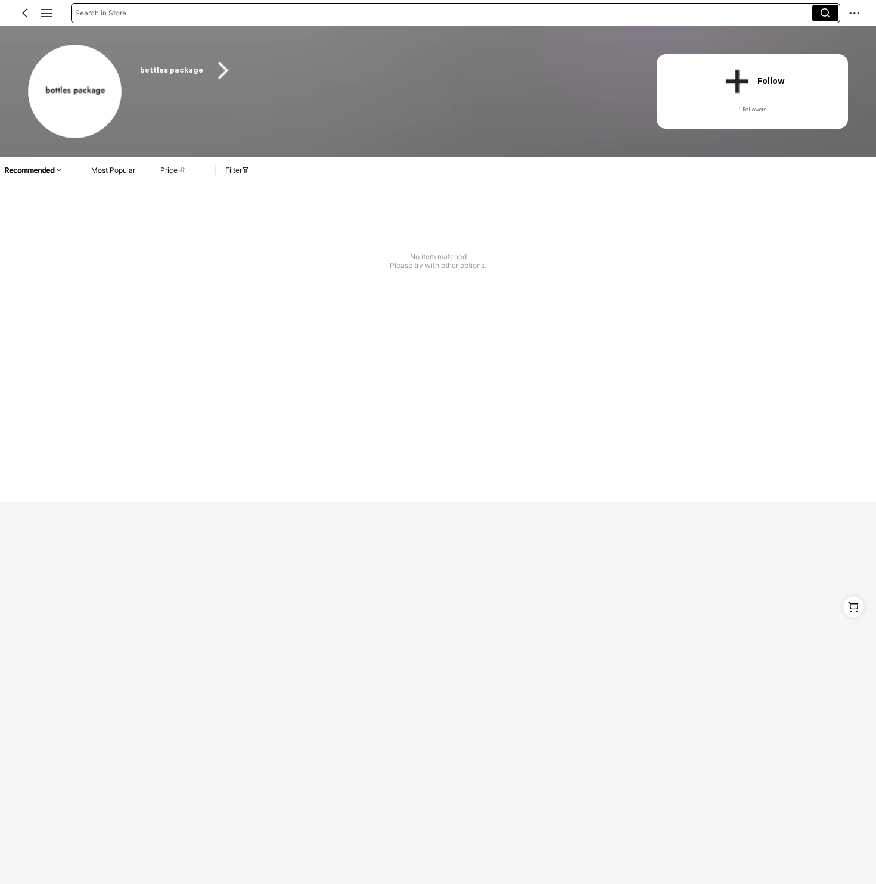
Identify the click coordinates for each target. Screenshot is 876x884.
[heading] (384, 71)
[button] (25, 13)
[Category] (46, 13)
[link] (75, 92)
